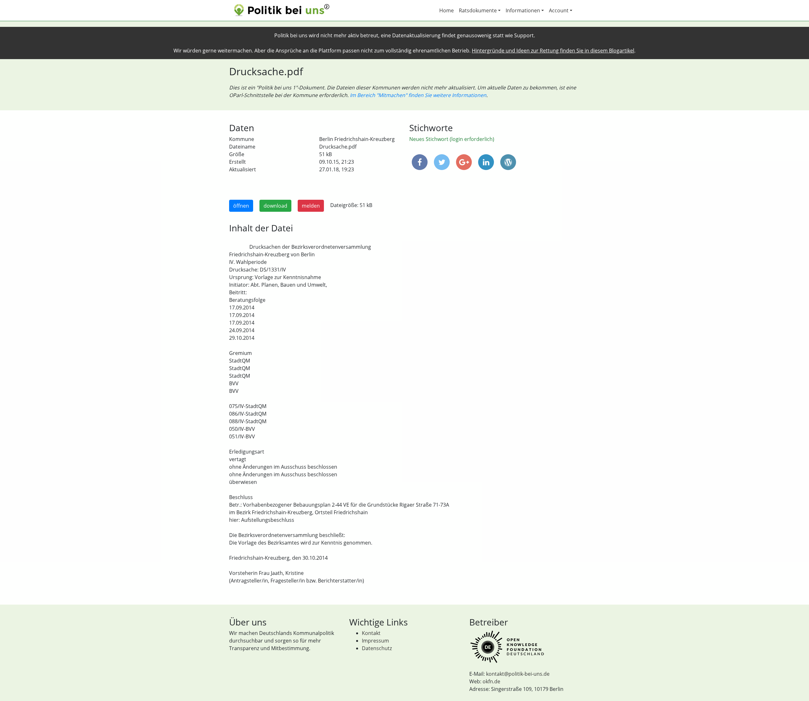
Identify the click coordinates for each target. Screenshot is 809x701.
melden (311, 205)
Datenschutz (377, 648)
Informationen (523, 10)
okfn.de (491, 681)
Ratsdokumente (478, 10)
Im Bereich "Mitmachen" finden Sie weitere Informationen (418, 95)
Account (559, 10)
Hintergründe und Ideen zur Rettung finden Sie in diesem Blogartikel (553, 50)
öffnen (241, 205)
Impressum (375, 640)
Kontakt (371, 633)
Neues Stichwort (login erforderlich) (451, 139)
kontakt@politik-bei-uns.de (518, 673)
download (275, 205)
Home (446, 10)
